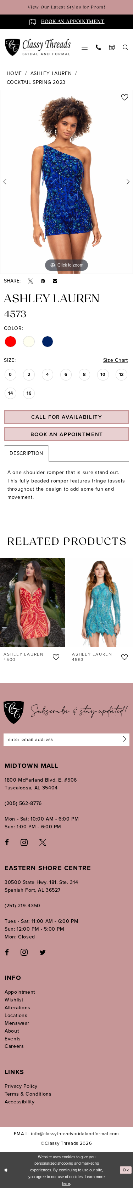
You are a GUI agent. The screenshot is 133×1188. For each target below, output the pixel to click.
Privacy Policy (21, 1086)
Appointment (20, 992)
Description (26, 453)
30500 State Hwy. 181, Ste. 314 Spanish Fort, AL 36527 (41, 886)
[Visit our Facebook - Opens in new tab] (7, 842)
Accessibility (19, 1102)
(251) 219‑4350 (22, 905)
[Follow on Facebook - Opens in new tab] (7, 952)
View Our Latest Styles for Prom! (66, 7)
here (66, 1183)
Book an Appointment (67, 434)
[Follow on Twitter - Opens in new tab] (42, 952)
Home (14, 73)
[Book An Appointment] (112, 47)
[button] (85, 47)
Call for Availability (66, 417)
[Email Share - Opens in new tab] (54, 281)
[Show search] (125, 47)
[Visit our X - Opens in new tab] (42, 842)
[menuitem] (85, 47)
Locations (16, 1015)
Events (13, 1039)
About (12, 1031)
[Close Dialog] (6, 1170)
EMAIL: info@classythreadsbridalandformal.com (66, 1133)
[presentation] (43, 602)
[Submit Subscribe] (123, 739)
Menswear (17, 1023)
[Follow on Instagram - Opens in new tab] (24, 952)
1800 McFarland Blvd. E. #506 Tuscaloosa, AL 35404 (41, 784)
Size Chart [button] (115, 360)
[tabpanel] (66, 182)
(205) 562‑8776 (23, 803)
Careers (14, 1046)
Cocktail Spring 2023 (36, 82)
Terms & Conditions (28, 1094)
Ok (126, 1170)
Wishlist (14, 1000)
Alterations (18, 1007)
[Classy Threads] (38, 47)
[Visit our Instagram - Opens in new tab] (24, 842)
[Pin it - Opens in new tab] (42, 281)
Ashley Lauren (51, 73)
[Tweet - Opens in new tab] (30, 281)
